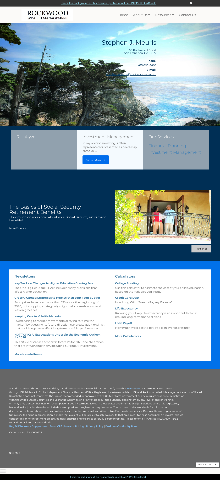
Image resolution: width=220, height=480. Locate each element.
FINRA (130, 388)
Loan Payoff (123, 323)
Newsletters (24, 276)
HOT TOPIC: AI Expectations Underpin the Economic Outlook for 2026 (57, 336)
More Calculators (128, 336)
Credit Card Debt (127, 297)
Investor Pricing (74, 426)
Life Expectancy (126, 308)
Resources (163, 15)
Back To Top (205, 464)
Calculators (125, 276)
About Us (140, 15)
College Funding (127, 283)
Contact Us (187, 15)
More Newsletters (28, 354)
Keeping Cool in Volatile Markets (37, 316)
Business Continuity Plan (121, 426)
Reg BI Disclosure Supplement (28, 426)
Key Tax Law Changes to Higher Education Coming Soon (54, 283)
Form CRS (56, 426)
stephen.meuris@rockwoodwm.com (131, 74)
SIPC (138, 388)
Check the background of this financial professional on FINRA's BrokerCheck (108, 3)
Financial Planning (167, 145)
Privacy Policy (94, 426)
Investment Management (174, 152)
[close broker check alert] (191, 3)
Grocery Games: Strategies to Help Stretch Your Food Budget (57, 297)
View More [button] (94, 160)
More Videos (17, 228)
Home (123, 15)
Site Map (14, 453)
